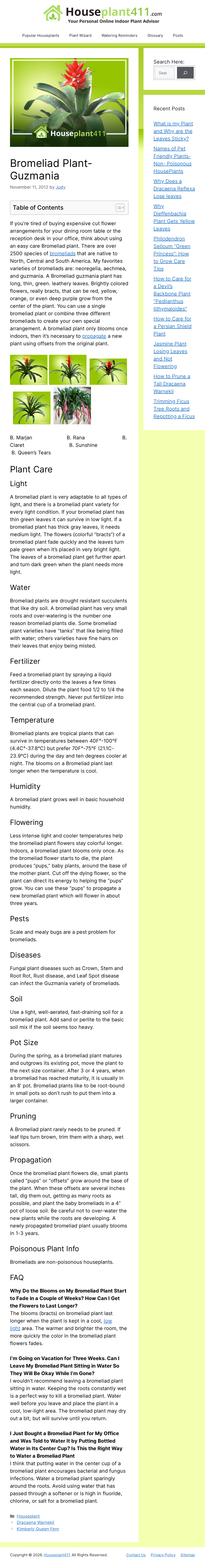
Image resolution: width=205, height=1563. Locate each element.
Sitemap (187, 1554)
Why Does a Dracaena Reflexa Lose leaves (174, 188)
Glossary (155, 35)
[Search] (185, 73)
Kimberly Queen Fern (38, 1528)
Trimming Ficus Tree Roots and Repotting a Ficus (174, 408)
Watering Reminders (120, 35)
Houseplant (28, 1516)
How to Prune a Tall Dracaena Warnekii (172, 383)
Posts (178, 35)
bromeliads (63, 253)
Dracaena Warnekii (35, 1522)
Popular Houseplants (40, 35)
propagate (94, 336)
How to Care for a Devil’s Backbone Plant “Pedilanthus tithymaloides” (172, 294)
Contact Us (136, 1554)
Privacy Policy (163, 1554)
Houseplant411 (57, 1554)
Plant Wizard (80, 35)
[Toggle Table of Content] (117, 207)
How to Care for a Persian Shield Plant (173, 326)
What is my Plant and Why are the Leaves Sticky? (173, 131)
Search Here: (169, 62)
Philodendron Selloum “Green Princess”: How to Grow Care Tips (172, 254)
